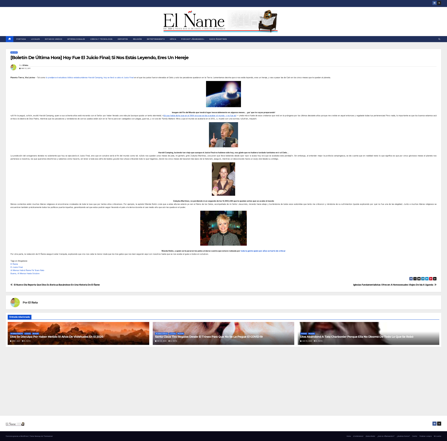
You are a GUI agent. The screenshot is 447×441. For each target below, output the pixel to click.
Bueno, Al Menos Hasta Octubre (24, 273)
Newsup (38, 436)
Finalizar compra (426, 436)
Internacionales (76, 39)
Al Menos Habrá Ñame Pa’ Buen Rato (27, 270)
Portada (21, 39)
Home (349, 436)
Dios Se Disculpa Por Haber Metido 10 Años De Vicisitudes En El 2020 (56, 336)
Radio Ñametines (218, 39)
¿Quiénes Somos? (403, 436)
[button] (439, 39)
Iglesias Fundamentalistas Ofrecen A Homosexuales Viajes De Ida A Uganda (393, 284)
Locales (35, 39)
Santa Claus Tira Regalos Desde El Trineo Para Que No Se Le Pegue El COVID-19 (209, 336)
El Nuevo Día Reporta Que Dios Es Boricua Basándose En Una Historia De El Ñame (57, 284)
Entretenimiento (156, 39)
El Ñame (14, 264)
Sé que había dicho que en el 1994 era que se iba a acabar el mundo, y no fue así (199, 115)
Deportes (123, 39)
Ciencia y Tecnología (101, 39)
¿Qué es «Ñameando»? (386, 436)
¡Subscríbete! (370, 436)
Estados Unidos (53, 39)
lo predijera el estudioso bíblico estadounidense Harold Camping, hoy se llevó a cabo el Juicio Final (90, 77)
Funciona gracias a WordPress (17, 436)
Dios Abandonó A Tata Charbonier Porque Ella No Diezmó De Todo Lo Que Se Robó (356, 336)
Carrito (414, 436)
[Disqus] (223, 379)
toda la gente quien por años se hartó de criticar (263, 251)
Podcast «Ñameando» (192, 39)
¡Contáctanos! (358, 436)
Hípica (173, 39)
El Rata (25, 65)
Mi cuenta (437, 436)
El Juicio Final (16, 267)
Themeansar (48, 436)
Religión (137, 39)
